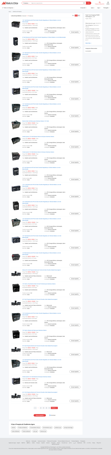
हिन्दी (84, 442)
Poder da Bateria (26, 431)
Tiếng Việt (99, 442)
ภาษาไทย (89, 442)
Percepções (82, 441)
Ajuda (92, 8)
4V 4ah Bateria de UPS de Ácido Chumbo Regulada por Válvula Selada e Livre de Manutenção (44, 37)
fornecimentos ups (47, 427)
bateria (13, 427)
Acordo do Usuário (41, 441)
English (18, 442)
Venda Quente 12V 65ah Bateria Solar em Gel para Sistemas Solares (38, 136)
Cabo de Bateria (15, 431)
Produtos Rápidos (75, 441)
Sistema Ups (43, 431)
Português (53, 442)
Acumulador (88, 51)
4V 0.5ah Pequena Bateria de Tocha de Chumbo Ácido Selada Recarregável (39, 299)
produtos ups (58, 427)
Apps (98, 8)
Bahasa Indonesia (55, 444)
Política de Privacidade (51, 441)
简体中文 (23, 442)
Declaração (34, 441)
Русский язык (64, 442)
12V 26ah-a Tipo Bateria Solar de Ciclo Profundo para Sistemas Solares (39, 284)
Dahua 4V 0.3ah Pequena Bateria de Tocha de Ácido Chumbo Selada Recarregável (41, 270)
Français (38, 442)
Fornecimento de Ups (35, 427)
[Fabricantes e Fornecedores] (10, 3)
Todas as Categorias (8, 8)
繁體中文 (28, 442)
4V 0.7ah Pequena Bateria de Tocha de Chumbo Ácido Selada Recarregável (39, 392)
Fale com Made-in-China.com (64, 441)
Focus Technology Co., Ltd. (53, 447)
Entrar (108, 4)
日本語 (33, 442)
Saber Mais (88, 43)
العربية (74, 442)
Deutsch (48, 442)
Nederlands (79, 442)
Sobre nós (28, 441)
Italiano (58, 442)
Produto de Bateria (22, 427)
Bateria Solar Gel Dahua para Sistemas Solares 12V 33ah (35, 121)
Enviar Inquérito (75, 32)
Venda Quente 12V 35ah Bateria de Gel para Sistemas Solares (36, 376)
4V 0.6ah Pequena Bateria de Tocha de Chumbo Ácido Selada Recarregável (39, 345)
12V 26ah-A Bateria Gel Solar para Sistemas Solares (34, 330)
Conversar (53, 415)
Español (43, 442)
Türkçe (93, 442)
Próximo (54, 408)
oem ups (35, 431)
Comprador (83, 8)
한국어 (70, 442)
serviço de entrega (68, 427)
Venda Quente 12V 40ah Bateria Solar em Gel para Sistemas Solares (38, 152)
